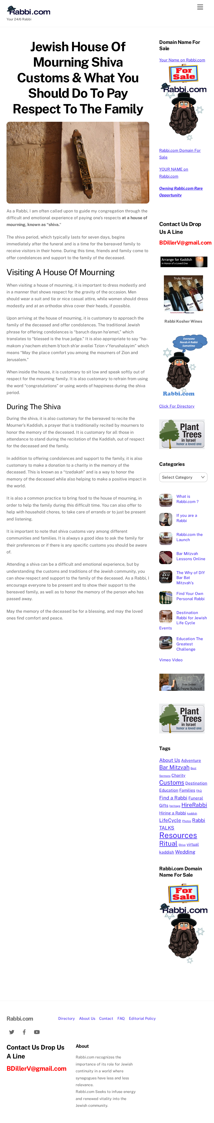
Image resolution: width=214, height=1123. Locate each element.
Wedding (185, 852)
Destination (196, 783)
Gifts (163, 805)
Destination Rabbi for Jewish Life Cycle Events (183, 620)
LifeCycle (170, 820)
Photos (186, 821)
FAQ (199, 790)
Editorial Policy (142, 1018)
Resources (178, 835)
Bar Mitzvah (174, 767)
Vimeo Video (171, 660)
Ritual (168, 843)
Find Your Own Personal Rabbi (190, 596)
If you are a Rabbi (186, 518)
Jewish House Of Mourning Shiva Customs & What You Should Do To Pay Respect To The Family (78, 77)
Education (168, 790)
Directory (66, 1018)
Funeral (195, 798)
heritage (174, 805)
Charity (178, 775)
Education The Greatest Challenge (189, 643)
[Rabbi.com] (28, 12)
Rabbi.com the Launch (189, 537)
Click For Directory (176, 406)
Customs (171, 782)
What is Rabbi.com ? (187, 499)
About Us (169, 760)
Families (187, 790)
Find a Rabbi (173, 798)
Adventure (191, 760)
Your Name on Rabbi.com (182, 60)
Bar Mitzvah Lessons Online (190, 556)
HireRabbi (194, 805)
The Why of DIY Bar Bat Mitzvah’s (190, 577)
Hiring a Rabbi (172, 813)
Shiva (182, 844)
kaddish (192, 813)
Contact (106, 1018)
